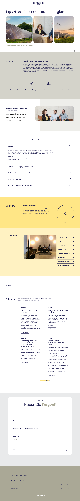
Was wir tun (8, 4)
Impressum (63, 473)
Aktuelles (66, 4)
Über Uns (15, 4)
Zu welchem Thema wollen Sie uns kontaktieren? (25, 428)
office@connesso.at (18, 480)
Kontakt (72, 4)
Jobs (60, 4)
